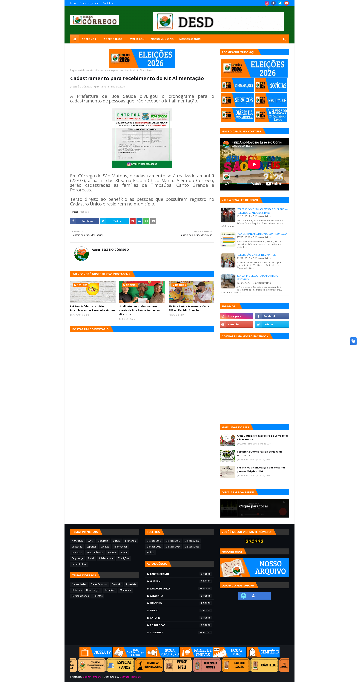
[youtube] (286, 3)
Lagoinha (176, 596)
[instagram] (267, 3)
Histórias (77, 590)
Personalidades (80, 596)
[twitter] (280, 3)
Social (91, 558)
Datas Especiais (99, 584)
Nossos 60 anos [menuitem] (190, 39)
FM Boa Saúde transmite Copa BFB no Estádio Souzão (189, 308)
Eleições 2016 (154, 540)
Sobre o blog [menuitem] (113, 39)
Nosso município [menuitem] (162, 39)
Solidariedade (106, 558)
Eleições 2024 (173, 546)
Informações (120, 546)
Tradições (123, 558)
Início (73, 3)
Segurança (77, 558)
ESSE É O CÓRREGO (83, 86)
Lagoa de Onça (176, 588)
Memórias (125, 590)
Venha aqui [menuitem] (137, 39)
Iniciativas (110, 590)
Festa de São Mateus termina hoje (256, 254)
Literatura (77, 552)
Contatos (108, 3)
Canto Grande (176, 574)
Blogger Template (92, 676)
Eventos (105, 546)
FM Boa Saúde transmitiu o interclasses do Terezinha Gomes (92, 308)
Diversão (117, 584)
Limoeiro (176, 603)
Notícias (90, 70)
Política (150, 552)
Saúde (124, 552)
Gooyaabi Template (130, 676)
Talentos (97, 596)
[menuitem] (74, 38)
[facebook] (273, 3)
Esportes (91, 546)
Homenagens (93, 590)
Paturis (176, 617)
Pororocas (176, 625)
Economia (130, 540)
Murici (176, 610)
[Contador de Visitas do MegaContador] (254, 542)
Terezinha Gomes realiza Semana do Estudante (260, 453)
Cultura (117, 540)
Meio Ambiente (95, 552)
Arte (90, 540)
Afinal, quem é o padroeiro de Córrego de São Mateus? (263, 437)
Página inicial (77, 70)
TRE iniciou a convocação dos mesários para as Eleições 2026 (261, 469)
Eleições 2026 (192, 546)
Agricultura (78, 540)
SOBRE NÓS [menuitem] (89, 39)
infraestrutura (79, 564)
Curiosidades (79, 584)
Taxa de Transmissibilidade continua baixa (262, 233)
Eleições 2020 (192, 540)
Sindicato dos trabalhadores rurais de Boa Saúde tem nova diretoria (139, 310)
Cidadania (102, 540)
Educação (77, 546)
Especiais (131, 584)
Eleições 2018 (173, 540)
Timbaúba (176, 632)
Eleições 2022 (154, 546)
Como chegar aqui (89, 3)
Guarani (176, 581)
